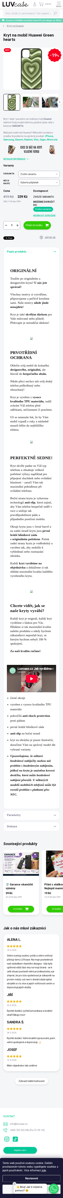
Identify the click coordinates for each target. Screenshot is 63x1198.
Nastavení (31, 1178)
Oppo (43, 139)
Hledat (55, 13)
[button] (54, 1189)
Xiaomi (19, 139)
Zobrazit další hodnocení (31, 1081)
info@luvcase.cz (19, 1124)
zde (43, 1170)
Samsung (8, 139)
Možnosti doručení (44, 215)
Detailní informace (14, 159)
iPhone (49, 136)
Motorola (52, 139)
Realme (28, 139)
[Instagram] (6, 1138)
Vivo (36, 139)
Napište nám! (20, 1150)
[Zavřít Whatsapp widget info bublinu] (14, 1184)
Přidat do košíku (34, 225)
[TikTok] (15, 1138)
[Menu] (59, 4)
